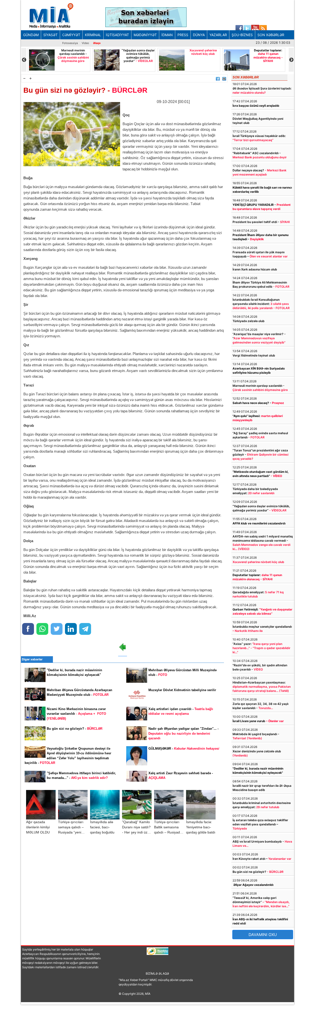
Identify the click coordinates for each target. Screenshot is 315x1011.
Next (291, 60)
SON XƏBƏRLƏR (270, 35)
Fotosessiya (70, 43)
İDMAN (167, 35)
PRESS (182, 35)
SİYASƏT (50, 35)
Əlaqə (97, 43)
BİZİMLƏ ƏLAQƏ (157, 973)
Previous (23, 60)
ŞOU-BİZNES (242, 35)
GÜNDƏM (31, 35)
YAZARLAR (218, 35)
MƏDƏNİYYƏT (145, 35)
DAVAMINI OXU (263, 934)
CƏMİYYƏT (71, 35)
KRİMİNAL (93, 35)
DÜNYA (199, 35)
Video (85, 43)
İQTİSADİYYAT (117, 35)
